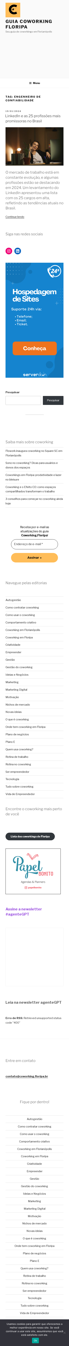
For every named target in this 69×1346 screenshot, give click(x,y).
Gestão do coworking (19, 667)
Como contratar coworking (22, 607)
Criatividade (13, 644)
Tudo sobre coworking (19, 786)
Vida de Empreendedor (20, 794)
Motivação (12, 697)
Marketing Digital (16, 689)
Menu (36, 83)
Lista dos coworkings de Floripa (30, 836)
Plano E (10, 742)
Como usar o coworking (20, 615)
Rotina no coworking (18, 764)
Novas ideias (14, 712)
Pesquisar (13, 392)
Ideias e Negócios (17, 674)
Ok (35, 1340)
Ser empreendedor (17, 771)
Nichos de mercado (18, 704)
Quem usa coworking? (19, 749)
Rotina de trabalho (17, 757)
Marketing (12, 682)
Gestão (10, 659)
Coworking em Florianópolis (23, 630)
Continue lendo (15, 217)
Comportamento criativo (21, 622)
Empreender (13, 652)
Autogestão (13, 600)
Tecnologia (12, 779)
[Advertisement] (34, 54)
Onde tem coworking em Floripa (25, 727)
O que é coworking (17, 719)
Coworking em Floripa (19, 637)
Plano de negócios (17, 734)
